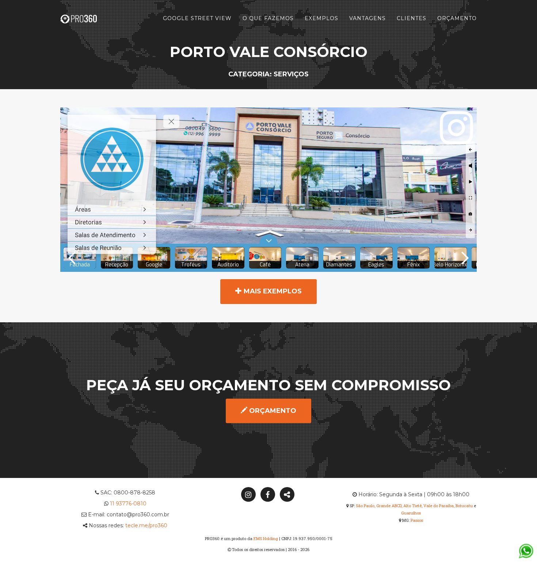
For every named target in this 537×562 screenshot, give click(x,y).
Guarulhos (411, 513)
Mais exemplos (272, 291)
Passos (417, 520)
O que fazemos (268, 18)
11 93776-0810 (128, 503)
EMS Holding (266, 538)
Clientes (411, 18)
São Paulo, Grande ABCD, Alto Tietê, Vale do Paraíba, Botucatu (414, 505)
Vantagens (367, 18)
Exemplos (321, 18)
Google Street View (197, 18)
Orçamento (457, 18)
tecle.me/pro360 (146, 525)
